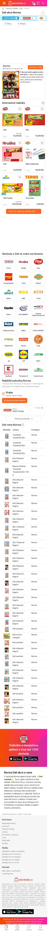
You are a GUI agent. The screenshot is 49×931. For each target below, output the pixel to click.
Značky (4, 832)
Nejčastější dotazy (8, 823)
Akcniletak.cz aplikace (10, 835)
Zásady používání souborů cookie (29, 924)
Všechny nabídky (12, 8)
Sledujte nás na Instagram (11, 857)
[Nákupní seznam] (38, 3)
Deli (21, 8)
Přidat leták (6, 840)
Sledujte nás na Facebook (11, 854)
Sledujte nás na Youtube (11, 860)
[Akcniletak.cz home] (17, 3)
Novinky (5, 843)
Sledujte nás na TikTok (10, 862)
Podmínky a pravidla (23, 922)
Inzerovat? (6, 826)
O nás (4, 838)
